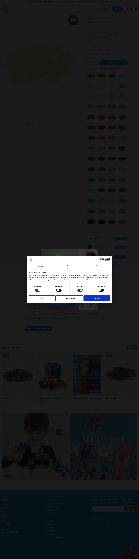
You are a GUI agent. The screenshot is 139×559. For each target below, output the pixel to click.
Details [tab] (69, 266)
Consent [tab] (41, 266)
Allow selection (69, 298)
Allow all (97, 298)
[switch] (59, 290)
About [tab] (98, 266)
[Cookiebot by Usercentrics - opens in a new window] (101, 259)
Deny (42, 298)
